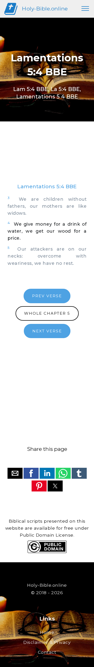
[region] (47, 157)
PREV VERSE (47, 295)
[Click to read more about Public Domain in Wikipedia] (47, 551)
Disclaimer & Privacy (47, 642)
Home (47, 632)
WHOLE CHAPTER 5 (47, 313)
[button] (15, 473)
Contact (47, 652)
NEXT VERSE (47, 331)
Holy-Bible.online (45, 8)
